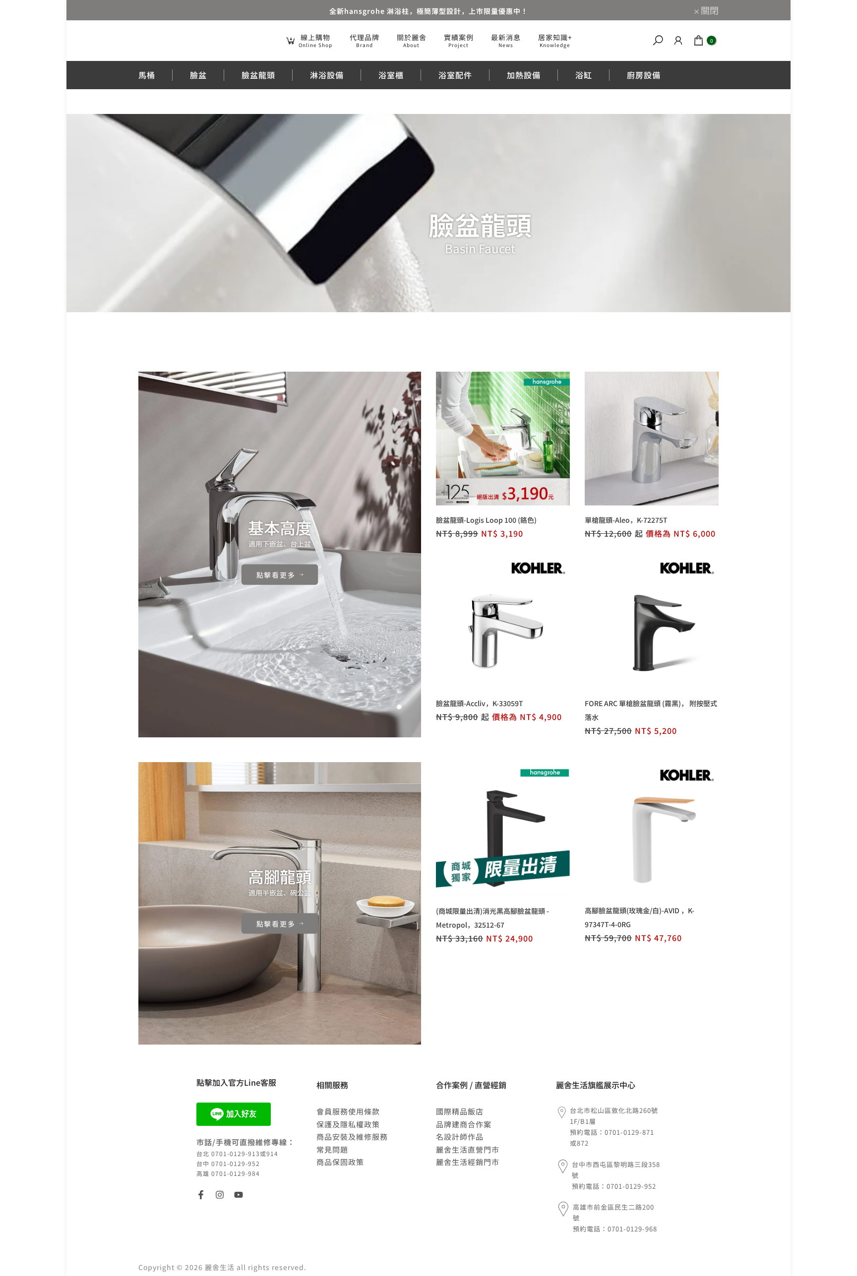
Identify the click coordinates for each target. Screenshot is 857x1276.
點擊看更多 (276, 574)
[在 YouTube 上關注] (238, 1195)
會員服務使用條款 (348, 1111)
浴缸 (583, 75)
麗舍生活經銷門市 (467, 1162)
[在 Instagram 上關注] (219, 1195)
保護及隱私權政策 (348, 1124)
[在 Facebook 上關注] (200, 1195)
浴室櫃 (391, 75)
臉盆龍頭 (258, 75)
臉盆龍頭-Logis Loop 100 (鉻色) (486, 520)
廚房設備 (644, 75)
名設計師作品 (460, 1136)
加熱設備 (524, 75)
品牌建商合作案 (463, 1124)
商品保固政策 (340, 1162)
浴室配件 (455, 75)
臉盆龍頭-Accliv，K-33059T (479, 703)
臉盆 (198, 75)
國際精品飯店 (460, 1111)
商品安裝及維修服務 (352, 1136)
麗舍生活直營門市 (467, 1149)
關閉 (153, 9)
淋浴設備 (327, 75)
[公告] (428, 10)
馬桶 (146, 75)
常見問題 (332, 1149)
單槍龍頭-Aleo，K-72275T (626, 520)
